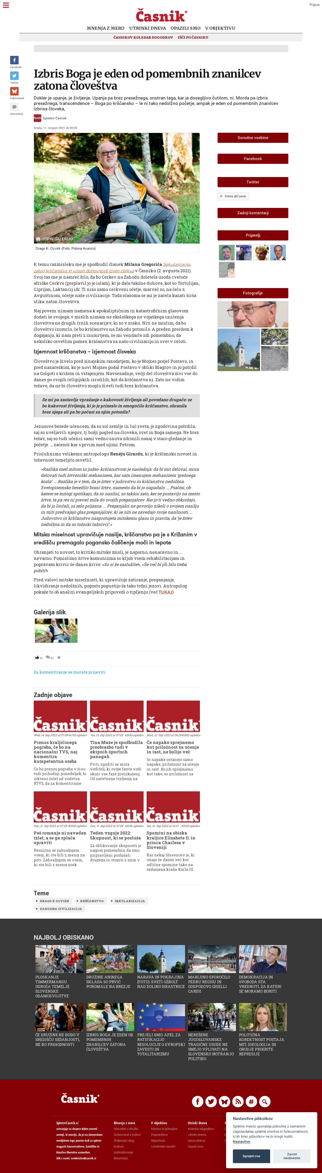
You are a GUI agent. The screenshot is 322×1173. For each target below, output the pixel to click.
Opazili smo (186, 28)
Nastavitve (241, 1142)
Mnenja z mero (105, 28)
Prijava (315, 5)
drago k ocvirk (54, 901)
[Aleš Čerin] (278, 252)
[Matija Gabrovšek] (227, 269)
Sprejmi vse (251, 1156)
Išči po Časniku (193, 37)
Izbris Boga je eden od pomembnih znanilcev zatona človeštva (147, 79)
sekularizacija (130, 901)
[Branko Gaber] (261, 252)
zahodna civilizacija (61, 909)
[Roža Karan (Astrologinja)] (244, 252)
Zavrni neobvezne (292, 1156)
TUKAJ (165, 592)
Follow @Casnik (235, 196)
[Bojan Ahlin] (227, 252)
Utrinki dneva (147, 28)
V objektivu (220, 28)
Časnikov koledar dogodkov (143, 37)
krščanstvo (92, 901)
